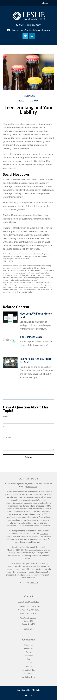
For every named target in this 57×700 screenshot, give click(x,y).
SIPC (24, 550)
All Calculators (28, 677)
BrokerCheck (31, 486)
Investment (28, 648)
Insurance (28, 655)
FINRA (17, 550)
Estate (28, 652)
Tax (28, 659)
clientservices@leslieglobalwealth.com (30, 30)
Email (5, 427)
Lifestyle (28, 666)
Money (29, 663)
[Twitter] (26, 695)
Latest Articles (29, 670)
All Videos (28, 673)
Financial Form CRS (30, 479)
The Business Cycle (31, 336)
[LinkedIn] (31, 695)
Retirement (28, 645)
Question (7, 437)
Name (5, 416)
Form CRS (34, 583)
